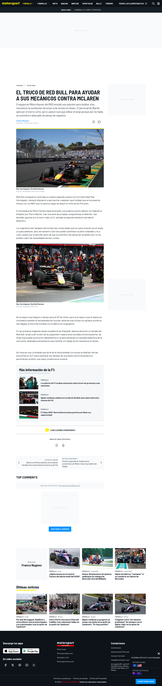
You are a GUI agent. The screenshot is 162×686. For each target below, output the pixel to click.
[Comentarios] (100, 121)
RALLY (99, 3)
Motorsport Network (70, 682)
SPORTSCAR (87, 3)
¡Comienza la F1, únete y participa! (87, 10)
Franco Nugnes (22, 121)
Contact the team (118, 656)
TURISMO (109, 3)
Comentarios (116, 648)
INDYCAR (75, 3)
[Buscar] (153, 3)
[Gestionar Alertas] (63, 445)
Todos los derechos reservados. (93, 682)
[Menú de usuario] (158, 3)
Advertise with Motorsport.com (123, 652)
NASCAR (64, 3)
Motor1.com (61, 649)
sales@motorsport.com (120, 660)
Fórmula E (42, 3)
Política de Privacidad (98, 678)
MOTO (55, 3)
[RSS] (33, 665)
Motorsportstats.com (65, 661)
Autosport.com (63, 657)
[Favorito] (93, 121)
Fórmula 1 (27, 3)
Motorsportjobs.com (65, 653)
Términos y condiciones (62, 678)
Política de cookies (80, 678)
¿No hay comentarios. (60, 485)
